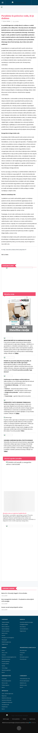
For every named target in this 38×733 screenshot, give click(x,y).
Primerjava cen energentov (8, 637)
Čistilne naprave (5, 685)
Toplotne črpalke (5, 622)
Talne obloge (4, 668)
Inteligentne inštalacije (7, 702)
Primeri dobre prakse (6, 680)
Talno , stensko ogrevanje (7, 693)
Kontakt (24, 719)
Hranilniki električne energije (26, 622)
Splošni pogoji (6, 719)
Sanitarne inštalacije (6, 700)
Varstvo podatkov (16, 719)
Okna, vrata (4, 652)
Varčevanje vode (6, 675)
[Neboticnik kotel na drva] (19, 551)
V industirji (22, 652)
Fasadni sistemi (5, 663)
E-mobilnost (23, 675)
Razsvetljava (23, 626)
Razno (3, 672)
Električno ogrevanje (6, 642)
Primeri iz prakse (5, 631)
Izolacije (4, 654)
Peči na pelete (5, 624)
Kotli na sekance (5, 626)
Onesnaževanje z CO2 (25, 678)
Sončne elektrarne (24, 628)
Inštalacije (5, 690)
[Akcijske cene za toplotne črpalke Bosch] (19, 501)
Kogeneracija (5, 644)
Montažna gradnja (6, 659)
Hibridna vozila (23, 685)
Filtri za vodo (5, 683)
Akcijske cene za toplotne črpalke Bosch (14, 513)
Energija (22, 619)
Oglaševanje (32, 719)
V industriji (4, 678)
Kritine (3, 650)
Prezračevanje (23, 659)
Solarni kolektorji (5, 628)
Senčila (3, 665)
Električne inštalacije (6, 698)
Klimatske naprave (24, 657)
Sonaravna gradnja (6, 670)
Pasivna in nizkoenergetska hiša (9, 657)
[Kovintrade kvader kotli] (19, 278)
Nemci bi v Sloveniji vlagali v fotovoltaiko (14, 593)
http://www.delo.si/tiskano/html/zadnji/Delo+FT (14, 249)
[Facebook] (19, 728)
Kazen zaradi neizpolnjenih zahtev (12, 607)
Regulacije (4, 695)
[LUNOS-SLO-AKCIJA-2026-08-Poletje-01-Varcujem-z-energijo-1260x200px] (19, 9)
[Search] (34, 3)
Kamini (3, 635)
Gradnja (4, 647)
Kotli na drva (5, 633)
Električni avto (23, 683)
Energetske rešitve (24, 624)
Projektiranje (5, 706)
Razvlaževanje (23, 650)
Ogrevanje (5, 619)
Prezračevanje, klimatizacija (28, 647)
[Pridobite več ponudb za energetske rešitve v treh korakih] (19, 474)
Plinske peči (4, 639)
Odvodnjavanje (5, 704)
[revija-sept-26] (19, 314)
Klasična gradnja (5, 661)
